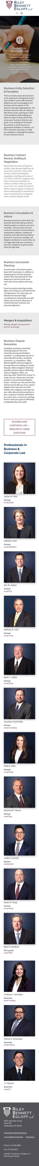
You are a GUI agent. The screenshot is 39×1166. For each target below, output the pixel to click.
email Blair (8, 953)
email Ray (8, 816)
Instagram (24, 1154)
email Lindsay (9, 1000)
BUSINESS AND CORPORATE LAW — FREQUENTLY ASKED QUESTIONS (19, 427)
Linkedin (7, 1154)
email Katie (8, 772)
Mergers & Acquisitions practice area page (17, 325)
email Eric (8, 591)
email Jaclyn (9, 502)
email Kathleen (10, 547)
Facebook (15, 1154)
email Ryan (8, 683)
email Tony (8, 635)
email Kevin (9, 908)
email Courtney (10, 727)
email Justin (9, 864)
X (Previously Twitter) (17, 1155)
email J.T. (7, 1089)
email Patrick (9, 1045)
